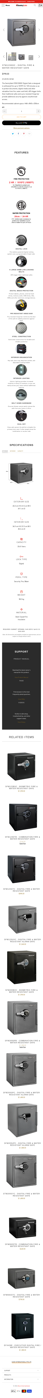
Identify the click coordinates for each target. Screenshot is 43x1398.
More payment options (21, 128)
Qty (3, 107)
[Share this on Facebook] (18, 134)
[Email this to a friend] (29, 134)
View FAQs (21, 699)
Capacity (20, 451)
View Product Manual (21, 677)
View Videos (21, 722)
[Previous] (4, 29)
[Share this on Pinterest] (24, 134)
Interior (12, 451)
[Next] (39, 29)
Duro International (24, 1386)
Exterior (5, 451)
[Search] (35, 5)
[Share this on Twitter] (13, 134)
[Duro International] (21, 5)
